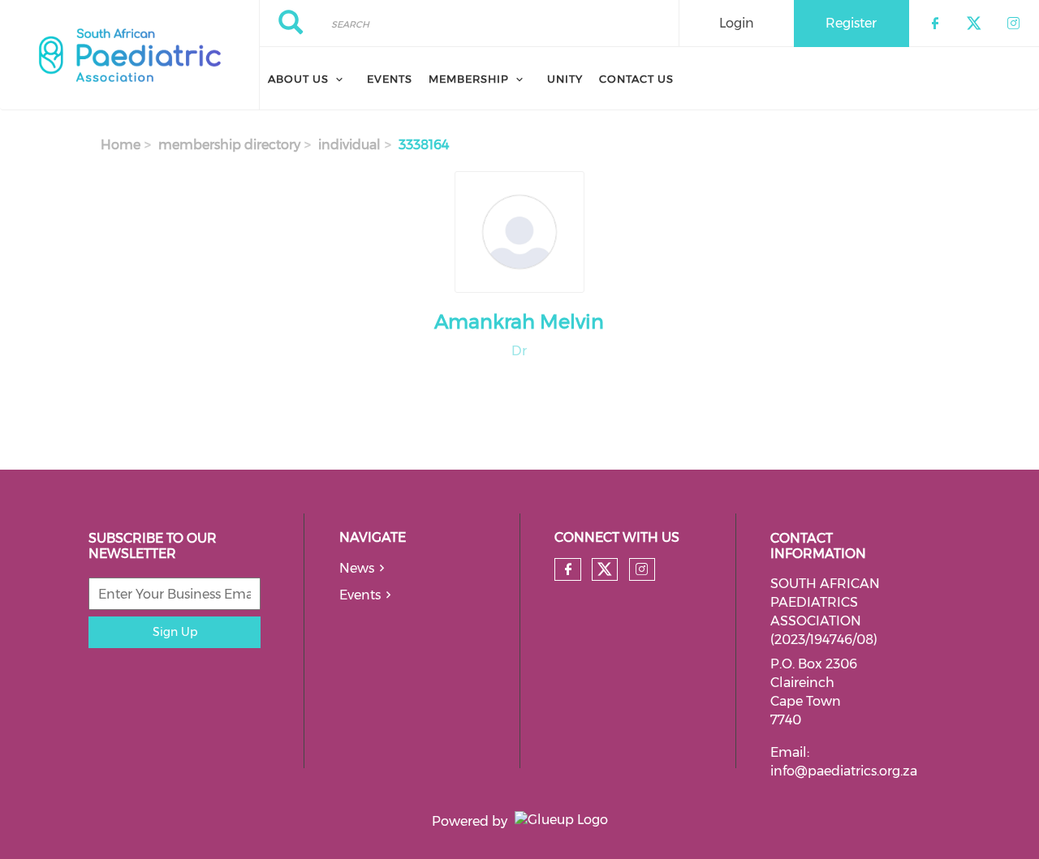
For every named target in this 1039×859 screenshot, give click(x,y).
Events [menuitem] (389, 78)
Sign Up (175, 632)
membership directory (229, 144)
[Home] (129, 55)
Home (120, 144)
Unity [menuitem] (565, 78)
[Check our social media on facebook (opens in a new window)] (568, 569)
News (356, 568)
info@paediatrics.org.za (843, 771)
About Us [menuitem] (298, 78)
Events (360, 595)
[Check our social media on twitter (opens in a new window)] (604, 569)
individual (349, 144)
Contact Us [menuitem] (636, 78)
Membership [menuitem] (469, 78)
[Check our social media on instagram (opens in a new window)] (642, 569)
